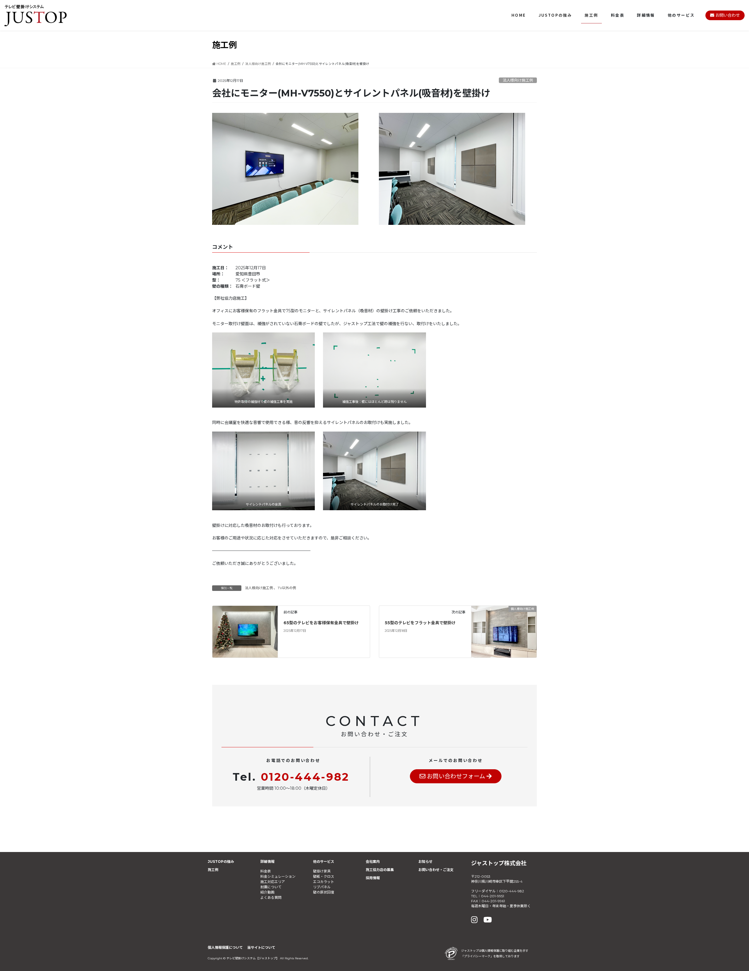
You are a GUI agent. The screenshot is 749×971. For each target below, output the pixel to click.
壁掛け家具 (322, 871)
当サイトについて (261, 947)
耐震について (270, 887)
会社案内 (373, 861)
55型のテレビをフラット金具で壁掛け (420, 622)
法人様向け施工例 (518, 80)
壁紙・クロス (323, 876)
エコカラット (323, 881)
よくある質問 (270, 897)
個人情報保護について (225, 947)
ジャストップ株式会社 (498, 863)
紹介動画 (267, 892)
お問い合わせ (727, 15)
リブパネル (322, 887)
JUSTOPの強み (221, 861)
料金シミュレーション (278, 876)
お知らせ (425, 861)
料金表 (265, 871)
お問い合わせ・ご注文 (435, 869)
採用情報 (373, 878)
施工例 (213, 869)
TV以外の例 (287, 588)
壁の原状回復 (323, 892)
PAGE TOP (726, 936)
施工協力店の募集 (380, 869)
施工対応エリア (272, 881)
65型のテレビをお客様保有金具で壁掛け (321, 622)
